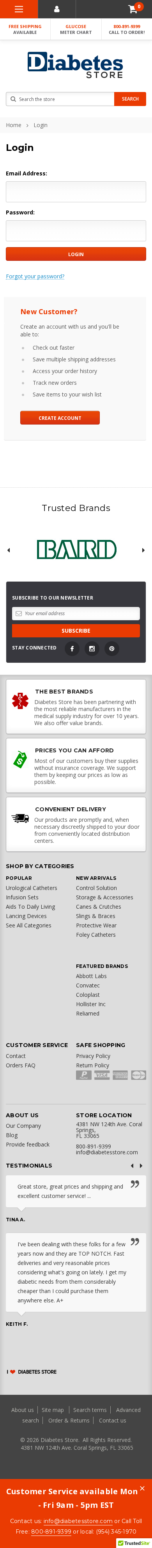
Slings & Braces (95, 916)
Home (13, 125)
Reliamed (87, 1013)
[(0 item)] (133, 9)
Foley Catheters (96, 934)
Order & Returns (69, 1420)
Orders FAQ (20, 1065)
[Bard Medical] (76, 550)
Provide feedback (27, 1144)
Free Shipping (25, 29)
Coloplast (88, 994)
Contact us (112, 1420)
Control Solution (96, 888)
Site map (53, 1410)
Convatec (88, 985)
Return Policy (92, 1065)
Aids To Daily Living (30, 906)
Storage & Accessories (104, 897)
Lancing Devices (26, 916)
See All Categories (28, 925)
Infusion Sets (22, 897)
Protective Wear (96, 925)
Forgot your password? (35, 276)
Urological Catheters (31, 888)
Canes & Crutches (98, 906)
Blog (12, 1135)
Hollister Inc (91, 1004)
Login (41, 125)
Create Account (60, 418)
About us (23, 1410)
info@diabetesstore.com (78, 1521)
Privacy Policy (93, 1056)
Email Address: (26, 173)
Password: (20, 212)
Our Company (23, 1125)
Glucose (76, 29)
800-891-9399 (127, 29)
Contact (16, 1056)
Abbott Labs (91, 976)
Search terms (90, 1410)
